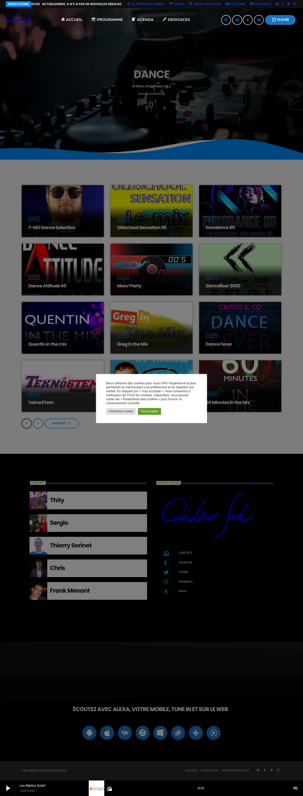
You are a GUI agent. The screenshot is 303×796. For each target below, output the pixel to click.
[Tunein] (277, 4)
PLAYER (280, 20)
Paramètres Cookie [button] (121, 411)
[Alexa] (294, 4)
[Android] (288, 4)
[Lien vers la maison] (18, 19)
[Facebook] (283, 4)
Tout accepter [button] (149, 411)
